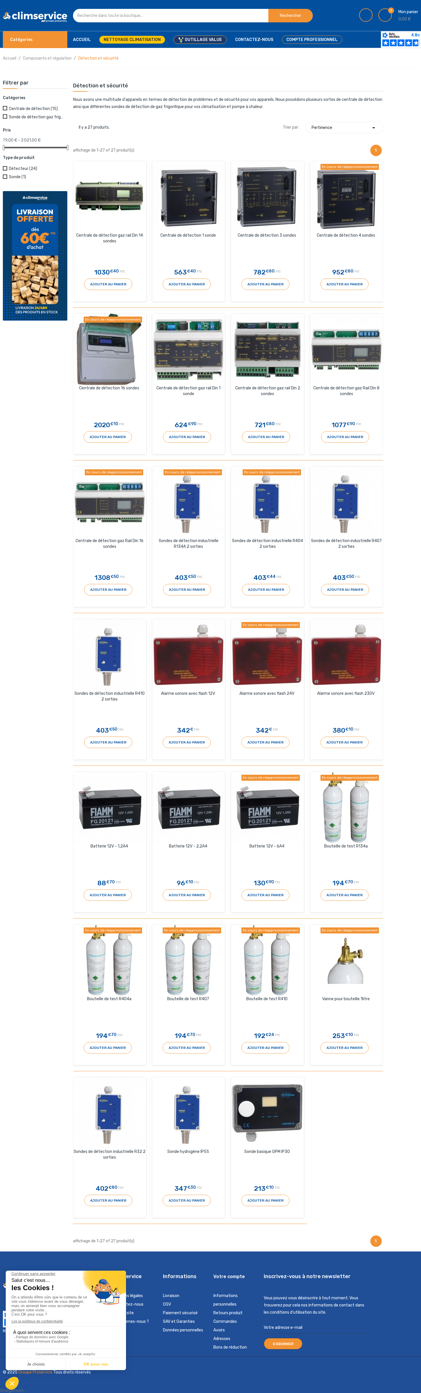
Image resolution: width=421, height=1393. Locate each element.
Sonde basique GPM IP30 (267, 1151)
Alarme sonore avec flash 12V (188, 693)
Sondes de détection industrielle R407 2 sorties (346, 543)
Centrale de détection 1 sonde (188, 235)
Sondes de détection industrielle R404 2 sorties (267, 543)
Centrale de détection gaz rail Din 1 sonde (188, 391)
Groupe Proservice (35, 1372)
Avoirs (219, 1330)
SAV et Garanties (179, 1321)
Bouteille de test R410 (267, 998)
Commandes (225, 1321)
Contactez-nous (127, 1304)
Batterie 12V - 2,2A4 (188, 846)
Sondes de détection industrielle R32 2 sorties (109, 1154)
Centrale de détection (33, 108)
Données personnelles (183, 1330)
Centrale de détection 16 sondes (109, 388)
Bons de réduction (230, 1347)
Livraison (171, 1295)
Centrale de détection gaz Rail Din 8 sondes (346, 391)
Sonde (17, 176)
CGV (167, 1304)
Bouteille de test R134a (346, 846)
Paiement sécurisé (180, 1312)
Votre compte (229, 1276)
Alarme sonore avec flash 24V (266, 693)
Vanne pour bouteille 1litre (346, 998)
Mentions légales (127, 1295)
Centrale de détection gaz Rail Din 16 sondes (109, 543)
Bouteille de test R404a (109, 998)
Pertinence (344, 127)
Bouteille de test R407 (188, 998)
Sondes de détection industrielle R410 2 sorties (109, 696)
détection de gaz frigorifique (157, 106)
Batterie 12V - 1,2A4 (109, 846)
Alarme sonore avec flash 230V (346, 693)
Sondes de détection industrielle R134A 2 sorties (189, 543)
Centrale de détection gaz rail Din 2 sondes (267, 391)
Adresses (221, 1338)
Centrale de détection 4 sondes (346, 235)
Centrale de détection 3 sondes (267, 235)
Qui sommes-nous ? (130, 1321)
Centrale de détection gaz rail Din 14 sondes (109, 238)
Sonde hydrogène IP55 (188, 1151)
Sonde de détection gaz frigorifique (37, 117)
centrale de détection (362, 99)
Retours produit (228, 1312)
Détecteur (23, 168)
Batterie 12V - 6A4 (266, 846)
